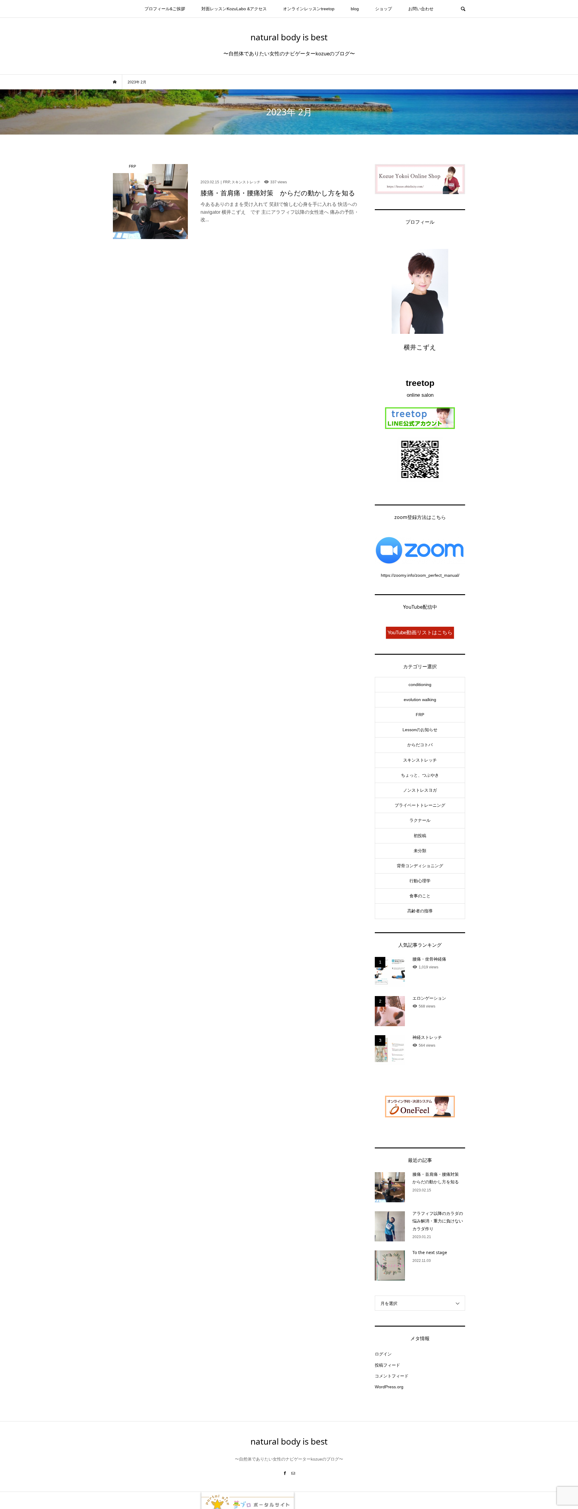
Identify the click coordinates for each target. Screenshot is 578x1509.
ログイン (383, 1354)
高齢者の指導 (420, 910)
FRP (420, 714)
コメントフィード (392, 1376)
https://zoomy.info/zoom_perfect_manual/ (420, 575)
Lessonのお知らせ (419, 729)
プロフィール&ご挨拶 (164, 8)
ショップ (383, 8)
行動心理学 (419, 880)
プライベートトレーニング (420, 805)
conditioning (420, 684)
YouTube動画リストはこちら (419, 632)
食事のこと (419, 895)
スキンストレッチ (420, 760)
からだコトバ (420, 744)
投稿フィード (387, 1365)
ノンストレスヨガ (420, 790)
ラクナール (419, 820)
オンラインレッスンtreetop (308, 8)
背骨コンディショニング (420, 865)
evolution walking (420, 699)
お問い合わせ (421, 8)
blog (355, 8)
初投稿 (420, 835)
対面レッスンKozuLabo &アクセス (234, 8)
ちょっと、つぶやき (420, 775)
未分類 (420, 850)
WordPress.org (389, 1386)
